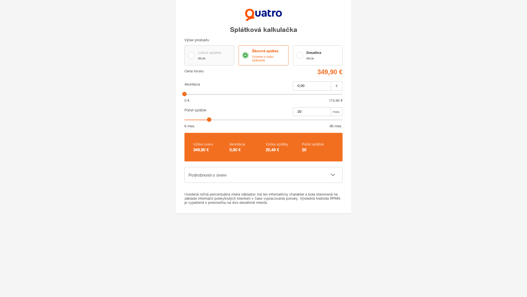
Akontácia (192, 84)
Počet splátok (195, 110)
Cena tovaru (194, 71)
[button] (263, 175)
